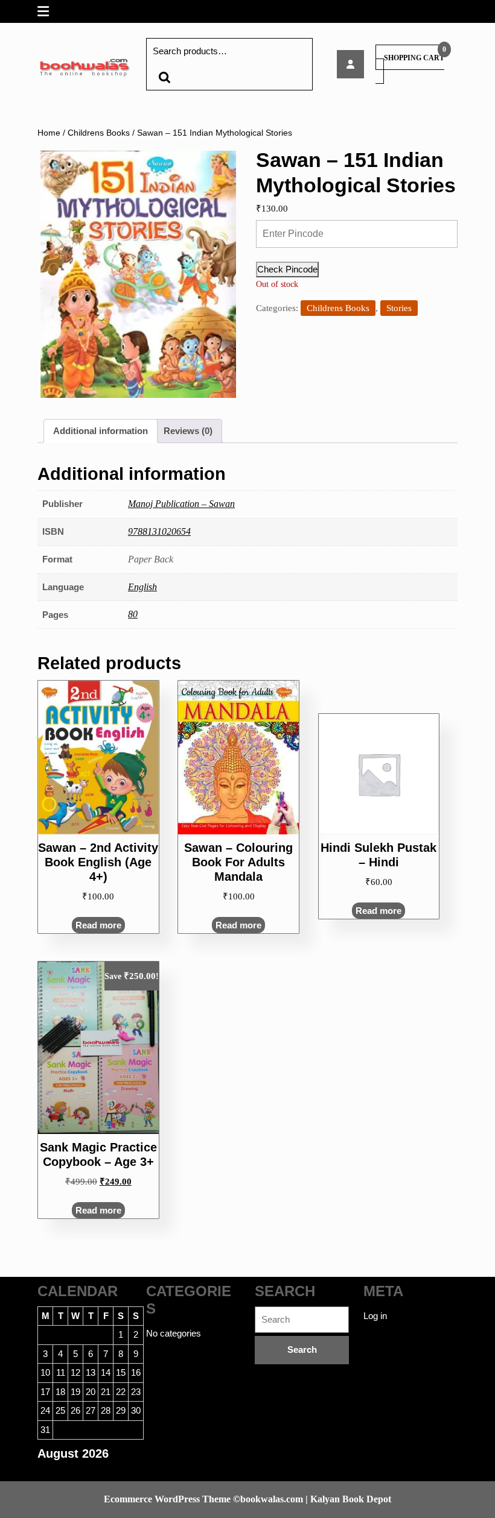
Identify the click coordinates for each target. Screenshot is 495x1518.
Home (48, 132)
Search (164, 77)
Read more (98, 925)
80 (133, 614)
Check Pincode (287, 269)
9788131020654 (159, 531)
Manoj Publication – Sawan (181, 504)
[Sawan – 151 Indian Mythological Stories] (350, 64)
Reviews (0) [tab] (188, 431)
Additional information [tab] (100, 431)
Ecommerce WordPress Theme (167, 1499)
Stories (399, 308)
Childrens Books (99, 132)
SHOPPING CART (414, 58)
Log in (375, 1316)
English (142, 587)
